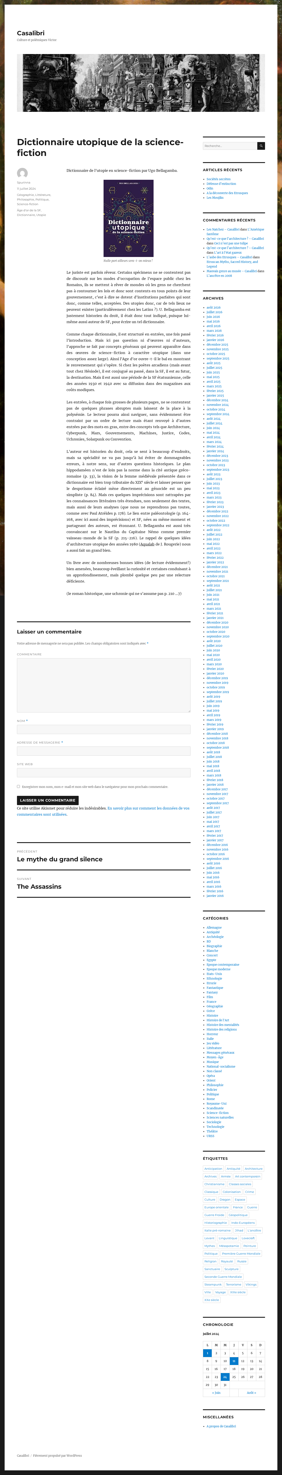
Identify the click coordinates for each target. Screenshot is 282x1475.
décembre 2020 (217, 622)
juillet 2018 (214, 757)
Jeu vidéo (213, 1043)
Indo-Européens (243, 1222)
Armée (226, 1176)
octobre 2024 (216, 409)
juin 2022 (213, 539)
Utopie (41, 215)
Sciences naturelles (220, 1117)
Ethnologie (214, 978)
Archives (210, 1176)
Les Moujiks (215, 198)
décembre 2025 (217, 345)
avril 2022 (214, 548)
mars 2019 (214, 720)
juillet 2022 (214, 534)
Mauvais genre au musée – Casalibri (232, 271)
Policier (212, 1090)
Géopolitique (238, 1215)
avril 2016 (213, 882)
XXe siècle (211, 1300)
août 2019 (213, 697)
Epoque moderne (218, 969)
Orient (211, 1080)
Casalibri (31, 33)
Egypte (211, 960)
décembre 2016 (217, 845)
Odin (210, 188)
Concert (212, 955)
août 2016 (213, 863)
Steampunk (213, 1284)
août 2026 (214, 307)
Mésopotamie (229, 1246)
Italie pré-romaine (217, 1230)
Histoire (212, 1016)
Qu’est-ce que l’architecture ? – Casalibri (235, 239)
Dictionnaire (26, 215)
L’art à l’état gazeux (228, 253)
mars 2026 (214, 331)
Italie (210, 1039)
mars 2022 (214, 553)
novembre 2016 (217, 849)
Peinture (249, 1246)
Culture (209, 1199)
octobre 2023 (216, 465)
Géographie (25, 195)
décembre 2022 (217, 511)
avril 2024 (214, 437)
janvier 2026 (215, 340)
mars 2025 (214, 386)
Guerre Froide (214, 1215)
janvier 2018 (215, 785)
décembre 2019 (217, 678)
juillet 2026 (215, 312)
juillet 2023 (214, 479)
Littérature (42, 195)
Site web (25, 764)
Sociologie (214, 1122)
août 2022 (214, 530)
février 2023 (215, 502)
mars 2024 (214, 442)
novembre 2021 (217, 572)
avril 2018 (213, 771)
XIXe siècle (238, 1292)
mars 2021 (214, 609)
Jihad (239, 1230)
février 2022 (215, 558)
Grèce (211, 1011)
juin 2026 (213, 317)
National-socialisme (221, 1066)
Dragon (225, 1199)
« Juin (216, 1393)
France (211, 1002)
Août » (251, 1393)
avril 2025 (214, 382)
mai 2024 (213, 433)
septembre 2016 (218, 859)
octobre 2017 (216, 798)
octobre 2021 (216, 576)
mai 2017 (213, 822)
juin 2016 (213, 873)
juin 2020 (213, 650)
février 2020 (215, 669)
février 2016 (215, 891)
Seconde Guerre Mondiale (223, 1276)
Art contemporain (247, 1176)
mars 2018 (214, 775)
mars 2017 (214, 831)
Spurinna (23, 182)
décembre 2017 (217, 789)
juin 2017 (213, 817)
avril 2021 (213, 604)
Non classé (214, 1071)
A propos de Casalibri (221, 1426)
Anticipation (213, 1168)
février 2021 (215, 613)
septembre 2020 (218, 636)
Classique (211, 1192)
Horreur (212, 1034)
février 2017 (215, 836)
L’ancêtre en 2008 (219, 276)
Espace (240, 1199)
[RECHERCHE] (261, 146)
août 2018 (213, 752)
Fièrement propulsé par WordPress (57, 1456)
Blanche (212, 951)
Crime (249, 1192)
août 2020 (214, 641)
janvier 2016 (215, 896)
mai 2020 (213, 655)
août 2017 (213, 808)
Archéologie (215, 937)
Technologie (215, 1127)
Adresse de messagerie (40, 742)
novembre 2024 (218, 405)
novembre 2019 (217, 683)
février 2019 (215, 724)
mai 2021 (213, 599)
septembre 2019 (218, 692)
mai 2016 (213, 877)
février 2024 (215, 446)
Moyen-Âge (215, 1057)
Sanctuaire (212, 1269)
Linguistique (228, 1238)
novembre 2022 (218, 516)
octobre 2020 (216, 632)
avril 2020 (214, 660)
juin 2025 (213, 372)
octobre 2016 (216, 854)
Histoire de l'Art (218, 1020)
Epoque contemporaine (223, 965)
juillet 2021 (214, 590)
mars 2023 (214, 497)
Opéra (211, 1076)
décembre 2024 (217, 400)
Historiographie (215, 1222)
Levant (209, 1238)
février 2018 (215, 780)
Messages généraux (220, 1053)
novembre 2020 (218, 627)
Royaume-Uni (216, 1104)
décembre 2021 (217, 567)
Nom (22, 721)
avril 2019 (213, 715)
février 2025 (215, 391)
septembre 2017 (218, 803)
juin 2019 (213, 706)
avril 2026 (214, 326)
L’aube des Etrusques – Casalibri (229, 257)
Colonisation (232, 1192)
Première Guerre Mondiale (241, 1253)
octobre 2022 (216, 521)
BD (209, 941)
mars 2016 (214, 886)
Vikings (251, 1284)
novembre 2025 (218, 349)
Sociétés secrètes (219, 179)
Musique (213, 1062)
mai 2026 (213, 321)
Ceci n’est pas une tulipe (231, 243)
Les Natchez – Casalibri (223, 229)
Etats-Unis (214, 974)
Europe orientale (216, 1207)
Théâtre (212, 1131)
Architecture (254, 1168)
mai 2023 (213, 488)
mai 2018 (213, 766)
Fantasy (212, 992)
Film (210, 997)
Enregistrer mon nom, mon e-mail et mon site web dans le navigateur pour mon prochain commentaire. (95, 787)
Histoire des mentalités (223, 1025)
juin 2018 (213, 761)
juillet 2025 (214, 368)
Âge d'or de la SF (29, 210)
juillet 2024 (214, 423)
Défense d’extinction (221, 184)
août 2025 (214, 363)
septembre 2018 (218, 748)
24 (225, 1377)
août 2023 (213, 474)
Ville (207, 1292)
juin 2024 (213, 428)
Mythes (209, 1246)
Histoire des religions (222, 1029)
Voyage (220, 1292)
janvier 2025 (215, 395)
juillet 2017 (214, 812)
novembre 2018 (217, 738)
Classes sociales (240, 1184)
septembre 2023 (218, 470)
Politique (42, 199)
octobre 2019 (216, 687)
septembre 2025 (218, 358)
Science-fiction (27, 204)
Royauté (227, 1261)
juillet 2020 (214, 646)
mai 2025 (213, 377)
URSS (210, 1136)
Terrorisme (233, 1284)
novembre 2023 (217, 460)
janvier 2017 (215, 840)
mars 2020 (214, 664)
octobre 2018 (216, 743)
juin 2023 (213, 483)
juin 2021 (213, 595)
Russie (242, 1261)
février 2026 (215, 335)
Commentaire (29, 654)
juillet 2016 (214, 868)
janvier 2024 (215, 451)
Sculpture (231, 1269)
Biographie (214, 946)
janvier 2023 (215, 507)
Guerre (252, 1207)
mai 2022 (213, 544)
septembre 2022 (218, 525)
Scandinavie (215, 1108)
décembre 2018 (217, 734)
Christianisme (214, 1184)
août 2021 (213, 585)
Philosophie (25, 199)
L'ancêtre (254, 1230)
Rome (211, 1099)
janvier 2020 (215, 673)
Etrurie (211, 983)
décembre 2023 (217, 456)
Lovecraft (248, 1238)
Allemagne (214, 928)
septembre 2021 (218, 581)
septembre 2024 (218, 414)
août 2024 (214, 419)
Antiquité (213, 932)
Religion (210, 1261)
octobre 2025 (216, 354)
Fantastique (215, 988)
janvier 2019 (215, 729)
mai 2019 (213, 710)
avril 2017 (213, 826)
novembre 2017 (217, 794)
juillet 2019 (214, 701)
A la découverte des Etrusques (227, 193)
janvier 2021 (215, 618)
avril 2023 (213, 493)
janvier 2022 (215, 562)
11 (234, 1361)
